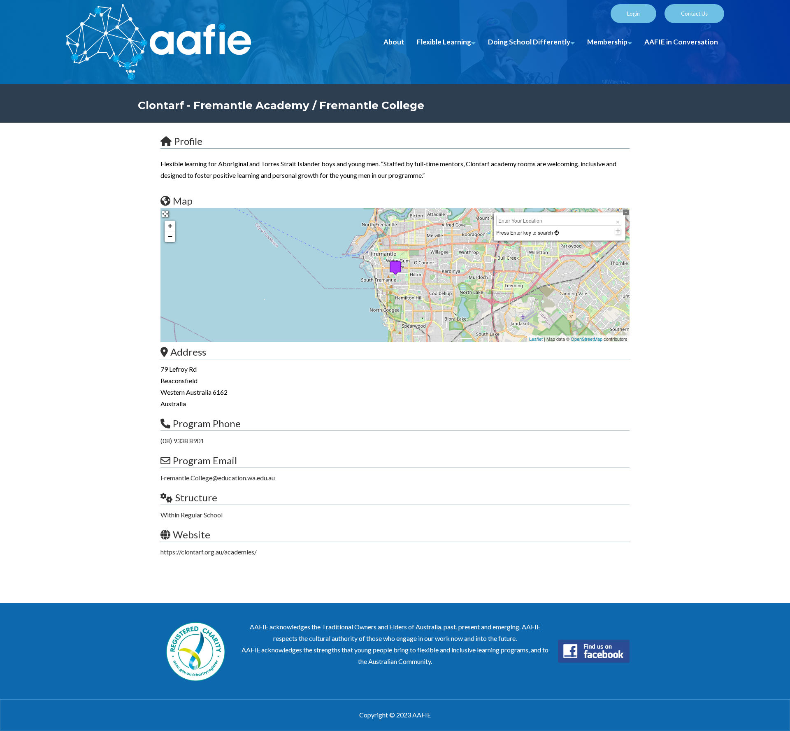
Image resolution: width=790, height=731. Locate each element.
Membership (607, 41)
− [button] (170, 236)
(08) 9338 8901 (182, 441)
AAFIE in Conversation (681, 41)
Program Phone (207, 423)
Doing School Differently (529, 41)
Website (191, 534)
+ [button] (170, 225)
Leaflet (536, 338)
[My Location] (556, 232)
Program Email (205, 460)
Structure (196, 497)
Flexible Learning (444, 41)
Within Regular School (191, 515)
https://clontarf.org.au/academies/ (208, 552)
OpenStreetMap (586, 338)
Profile (188, 141)
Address (188, 352)
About (393, 41)
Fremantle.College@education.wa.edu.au (217, 478)
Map (183, 201)
